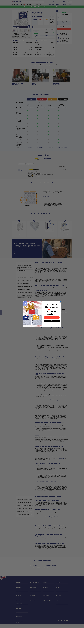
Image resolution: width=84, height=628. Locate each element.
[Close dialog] (60, 302)
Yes (51, 317)
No (51, 320)
